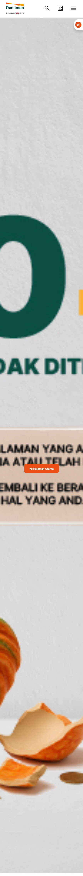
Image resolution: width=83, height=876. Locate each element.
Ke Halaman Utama (42, 468)
